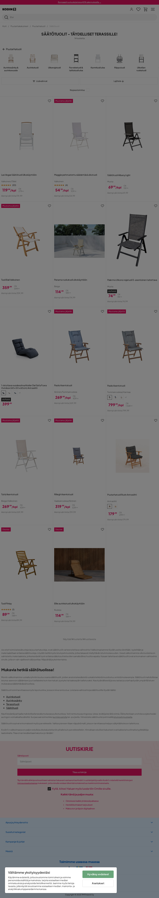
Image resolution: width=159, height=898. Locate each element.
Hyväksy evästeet (98, 874)
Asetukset (98, 883)
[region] (61, 880)
